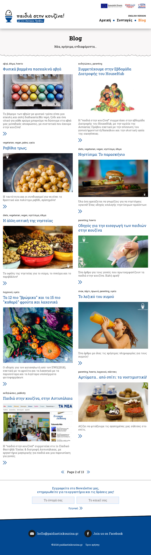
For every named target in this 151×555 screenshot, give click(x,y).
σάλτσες (112, 372)
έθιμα (12, 64)
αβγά (5, 64)
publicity (21, 393)
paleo (25, 142)
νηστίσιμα (109, 149)
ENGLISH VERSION (137, 16)
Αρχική (105, 20)
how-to (19, 64)
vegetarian (8, 142)
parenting (97, 64)
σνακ (80, 291)
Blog (142, 20)
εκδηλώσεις (85, 64)
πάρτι (87, 291)
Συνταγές (124, 20)
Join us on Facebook (108, 533)
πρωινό (95, 291)
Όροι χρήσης (93, 544)
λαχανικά (8, 292)
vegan (18, 142)
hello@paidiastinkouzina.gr (57, 533)
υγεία (32, 142)
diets (80, 149)
